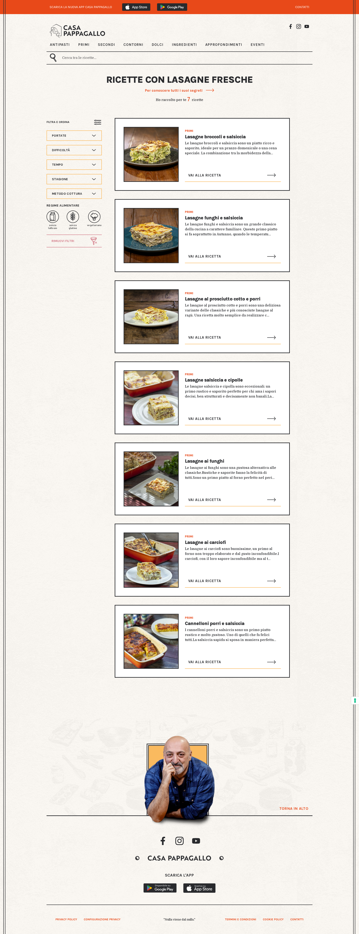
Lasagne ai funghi (204, 461)
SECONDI (106, 44)
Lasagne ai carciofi (205, 542)
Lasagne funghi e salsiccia (214, 218)
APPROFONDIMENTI (223, 44)
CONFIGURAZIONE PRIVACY (102, 919)
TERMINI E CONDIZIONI (240, 919)
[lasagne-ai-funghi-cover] (151, 478)
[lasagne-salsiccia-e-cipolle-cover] (151, 397)
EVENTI (257, 44)
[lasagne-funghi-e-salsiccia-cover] (151, 235)
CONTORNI (133, 44)
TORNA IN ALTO (293, 808)
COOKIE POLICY (273, 919)
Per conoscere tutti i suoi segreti (174, 90)
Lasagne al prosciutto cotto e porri (222, 299)
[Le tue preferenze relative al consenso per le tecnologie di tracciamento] (355, 700)
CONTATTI (302, 7)
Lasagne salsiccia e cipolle (214, 380)
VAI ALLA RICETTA (204, 175)
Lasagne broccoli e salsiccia (215, 137)
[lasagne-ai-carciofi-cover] (151, 560)
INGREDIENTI (184, 44)
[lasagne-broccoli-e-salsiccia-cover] (151, 154)
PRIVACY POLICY (66, 919)
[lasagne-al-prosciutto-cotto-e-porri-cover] (151, 316)
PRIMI (84, 44)
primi (189, 131)
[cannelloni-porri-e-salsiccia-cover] (151, 641)
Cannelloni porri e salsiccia (214, 623)
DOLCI (158, 44)
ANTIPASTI (60, 44)
